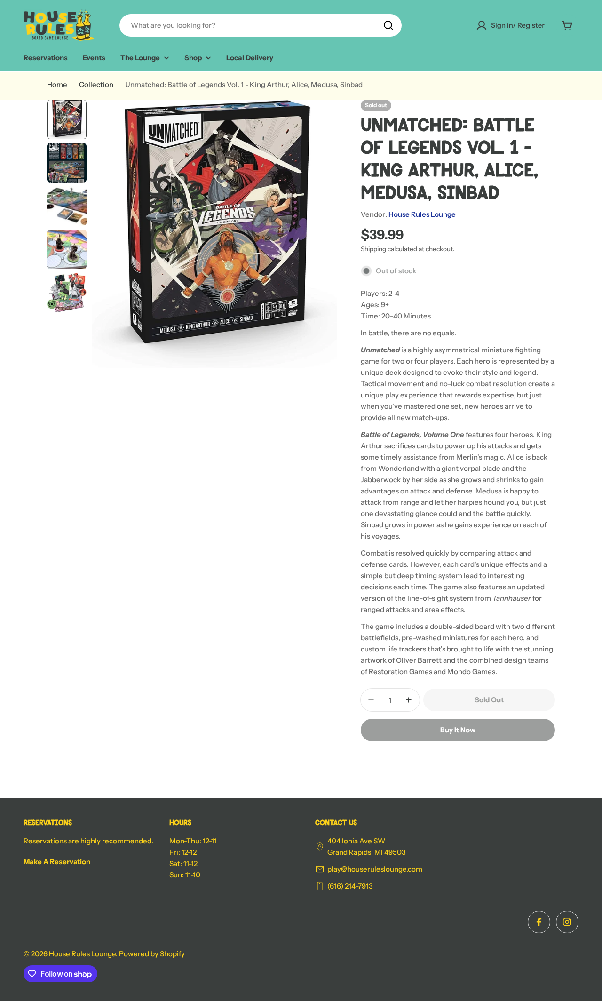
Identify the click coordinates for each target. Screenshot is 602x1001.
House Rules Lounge (422, 214)
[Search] (388, 25)
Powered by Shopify (152, 953)
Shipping (373, 249)
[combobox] (260, 25)
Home (57, 84)
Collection (96, 84)
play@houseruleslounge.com (374, 869)
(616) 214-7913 (350, 886)
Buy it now (457, 729)
